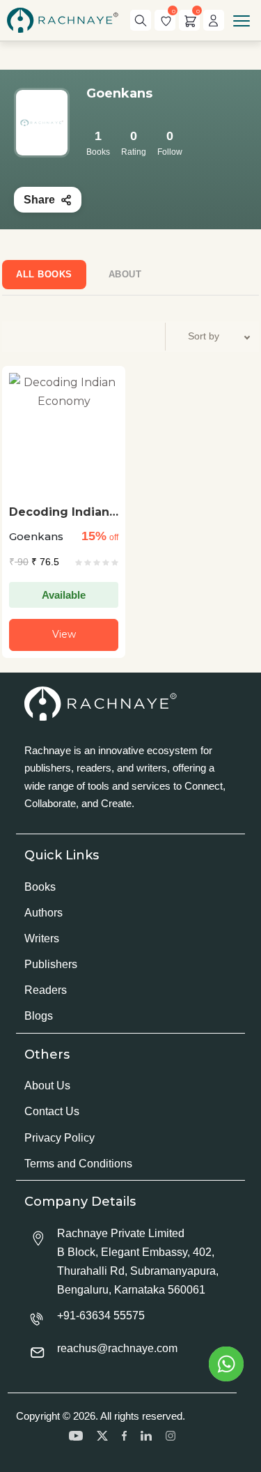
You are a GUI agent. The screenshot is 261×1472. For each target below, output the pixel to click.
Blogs (38, 1016)
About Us (47, 1085)
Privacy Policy (59, 1138)
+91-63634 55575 (101, 1315)
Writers (41, 938)
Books (40, 887)
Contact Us (51, 1111)
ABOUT (125, 274)
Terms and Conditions (78, 1164)
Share (39, 200)
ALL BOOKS (44, 274)
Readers (45, 990)
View (64, 634)
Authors (43, 913)
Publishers (50, 964)
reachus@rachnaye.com (117, 1348)
